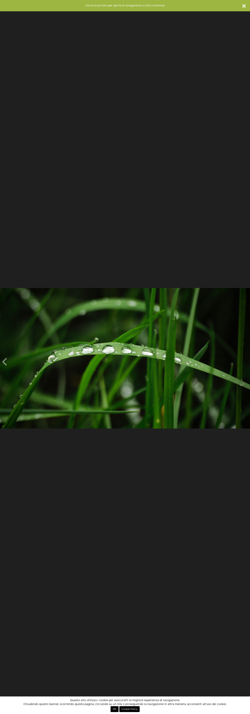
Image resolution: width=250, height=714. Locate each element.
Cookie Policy (129, 709)
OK (114, 709)
